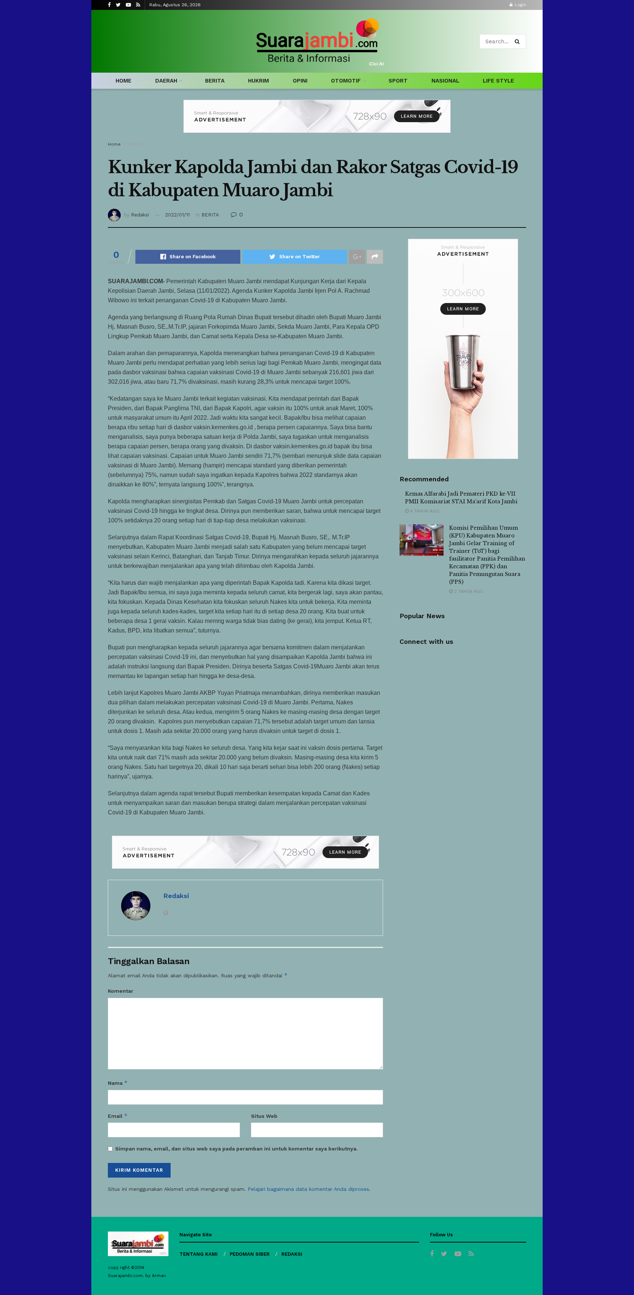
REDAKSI (291, 1254)
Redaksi (140, 215)
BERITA (215, 80)
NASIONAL (445, 80)
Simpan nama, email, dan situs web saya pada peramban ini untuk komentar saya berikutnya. (236, 1149)
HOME (123, 80)
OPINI (300, 80)
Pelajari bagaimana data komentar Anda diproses (308, 1189)
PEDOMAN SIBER (250, 1254)
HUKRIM (258, 80)
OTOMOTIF (346, 80)
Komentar (120, 991)
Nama (118, 1082)
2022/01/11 (177, 215)
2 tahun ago (468, 591)
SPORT (398, 80)
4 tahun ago (424, 511)
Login (519, 4)
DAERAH (166, 80)
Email (118, 1115)
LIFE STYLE (498, 80)
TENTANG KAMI (198, 1254)
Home (114, 144)
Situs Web (264, 1116)
